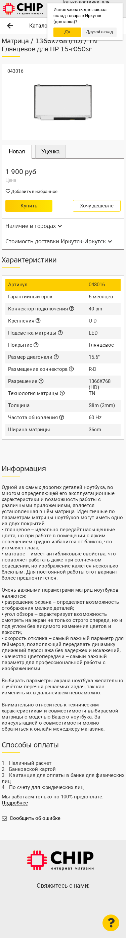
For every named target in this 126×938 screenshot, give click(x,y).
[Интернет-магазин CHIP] (23, 9)
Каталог (39, 25)
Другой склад (99, 31)
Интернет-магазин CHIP (60, 860)
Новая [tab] (17, 151)
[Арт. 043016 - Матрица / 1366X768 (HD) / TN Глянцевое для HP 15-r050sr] (63, 102)
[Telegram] (63, 900)
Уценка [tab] (50, 151)
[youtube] (76, 900)
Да (67, 31)
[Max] (49, 900)
